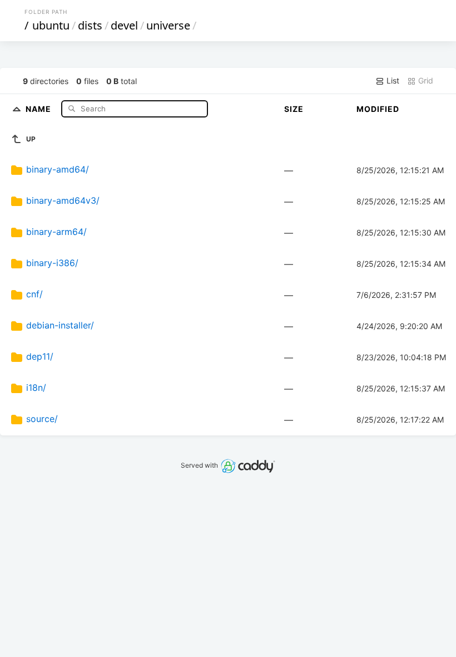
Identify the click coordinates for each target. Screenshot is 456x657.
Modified (377, 109)
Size (294, 109)
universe (168, 25)
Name (39, 108)
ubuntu (51, 25)
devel (124, 25)
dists (90, 25)
